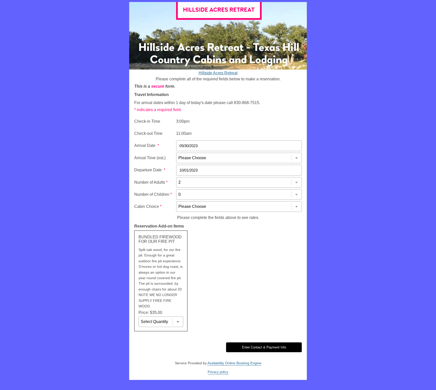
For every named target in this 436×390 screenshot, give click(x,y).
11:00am (184, 133)
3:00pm (182, 121)
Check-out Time (148, 133)
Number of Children (153, 194)
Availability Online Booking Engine (234, 363)
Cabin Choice (147, 206)
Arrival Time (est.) (150, 158)
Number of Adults (151, 182)
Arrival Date (146, 145)
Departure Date (149, 170)
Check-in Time (147, 121)
